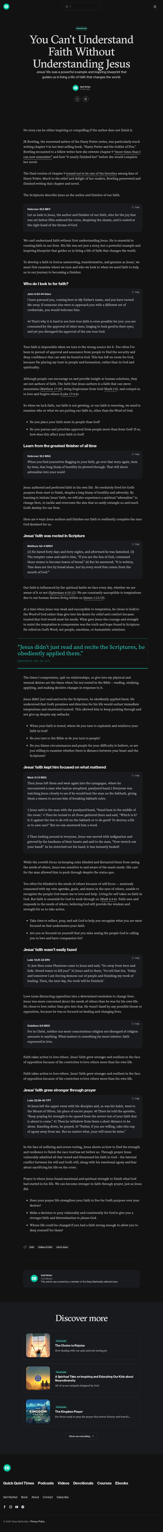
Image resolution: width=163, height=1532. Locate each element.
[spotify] (22, 1506)
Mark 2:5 (111, 389)
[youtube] (16, 1506)
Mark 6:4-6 (108, 899)
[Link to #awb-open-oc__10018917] (155, 6)
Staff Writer (85, 87)
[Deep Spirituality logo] (75, 86)
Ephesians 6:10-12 (62, 593)
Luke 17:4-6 (69, 394)
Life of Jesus (62, 1247)
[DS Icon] (6, 5)
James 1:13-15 (93, 598)
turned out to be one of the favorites (91, 173)
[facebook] (4, 1506)
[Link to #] (77, 99)
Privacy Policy (37, 1521)
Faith (31, 1247)
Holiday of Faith (45, 1247)
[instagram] (10, 1506)
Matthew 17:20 (51, 389)
